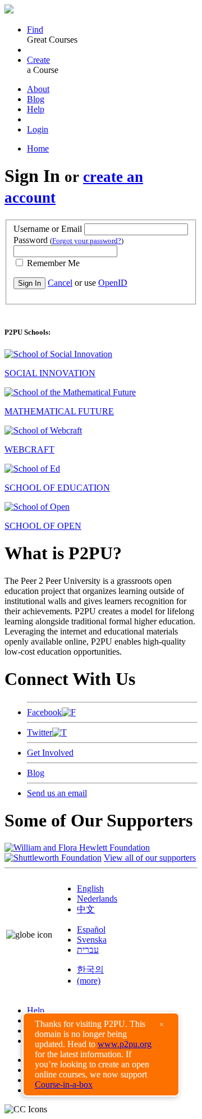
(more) (88, 980)
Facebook (44, 712)
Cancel (60, 282)
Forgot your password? (86, 240)
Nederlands (97, 898)
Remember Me (52, 263)
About (38, 89)
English (90, 888)
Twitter (39, 732)
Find (35, 29)
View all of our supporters (150, 857)
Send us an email (57, 793)
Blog (35, 99)
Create (38, 60)
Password (68, 240)
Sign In (29, 283)
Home (38, 148)
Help (35, 109)
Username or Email (47, 229)
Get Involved (50, 752)
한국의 (90, 969)
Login (37, 129)
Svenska (92, 939)
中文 (86, 909)
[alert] (101, 1054)
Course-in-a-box (64, 1084)
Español (91, 929)
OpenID (112, 282)
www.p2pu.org (125, 1044)
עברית (88, 949)
